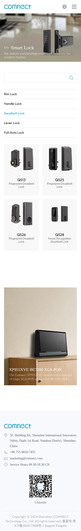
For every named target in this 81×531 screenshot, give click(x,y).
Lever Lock (12, 123)
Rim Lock (10, 94)
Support (50, 525)
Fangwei (61, 525)
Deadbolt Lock (14, 113)
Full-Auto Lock (14, 133)
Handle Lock (13, 104)
